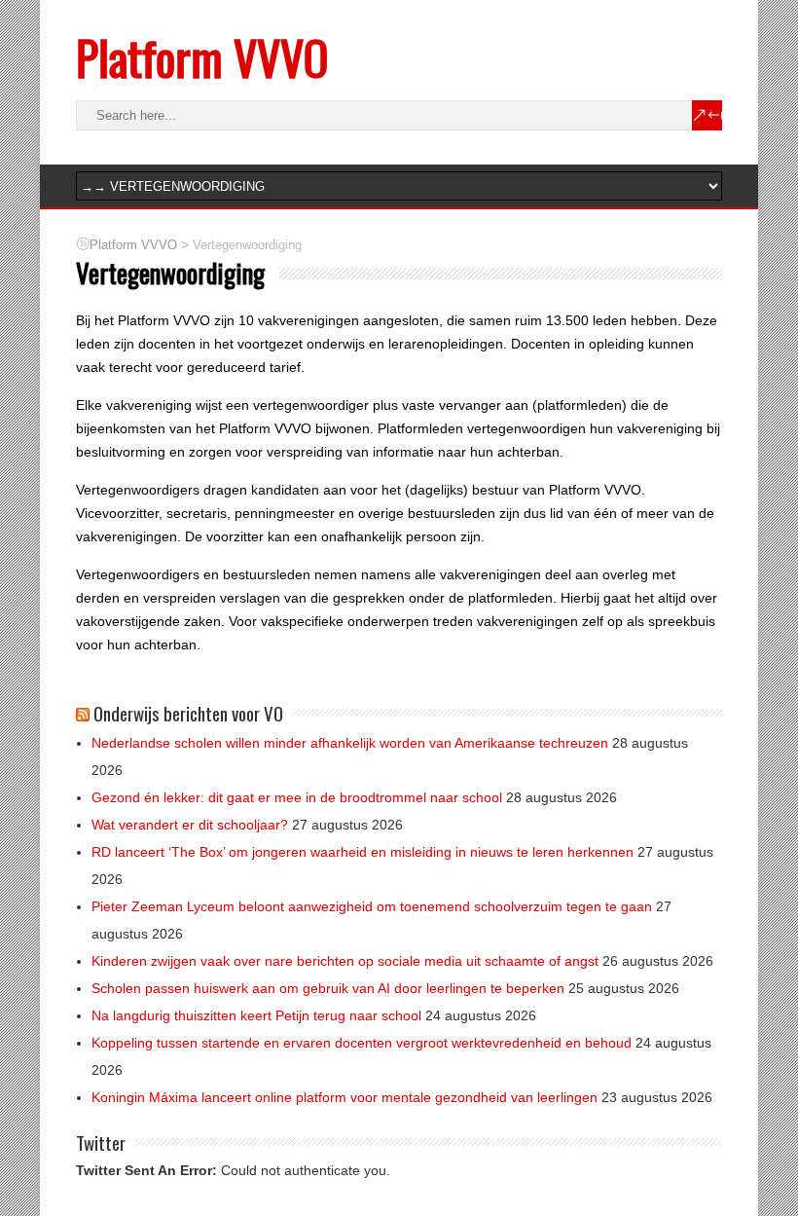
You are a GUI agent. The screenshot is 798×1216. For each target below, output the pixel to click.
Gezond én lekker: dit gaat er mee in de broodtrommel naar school (296, 797)
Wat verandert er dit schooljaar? (189, 824)
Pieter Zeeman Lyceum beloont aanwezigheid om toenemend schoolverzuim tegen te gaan (371, 906)
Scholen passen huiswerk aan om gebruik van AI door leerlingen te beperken (327, 988)
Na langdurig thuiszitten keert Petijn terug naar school (256, 1015)
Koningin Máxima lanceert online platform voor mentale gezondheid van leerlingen (344, 1097)
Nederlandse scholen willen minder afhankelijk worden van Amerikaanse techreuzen (349, 743)
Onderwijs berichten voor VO (188, 712)
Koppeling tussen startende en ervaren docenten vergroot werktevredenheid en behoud (361, 1042)
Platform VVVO (202, 57)
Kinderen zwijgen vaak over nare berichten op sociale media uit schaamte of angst (344, 961)
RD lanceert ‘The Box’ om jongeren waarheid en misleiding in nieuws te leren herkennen (362, 852)
